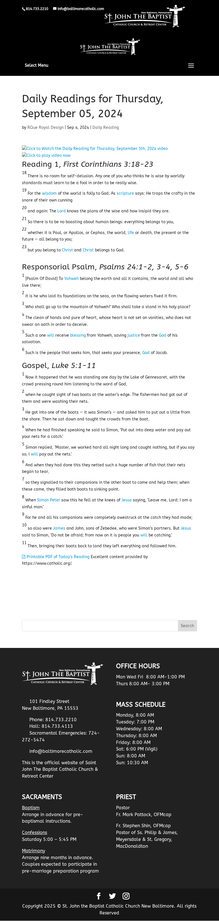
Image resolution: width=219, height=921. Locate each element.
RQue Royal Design (45, 127)
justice (133, 335)
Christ (67, 250)
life (131, 232)
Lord (61, 211)
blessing (78, 335)
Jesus (126, 500)
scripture (125, 193)
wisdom (49, 193)
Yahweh (71, 278)
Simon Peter (48, 500)
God (162, 335)
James (59, 528)
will (50, 335)
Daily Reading (105, 127)
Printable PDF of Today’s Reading (57, 556)
